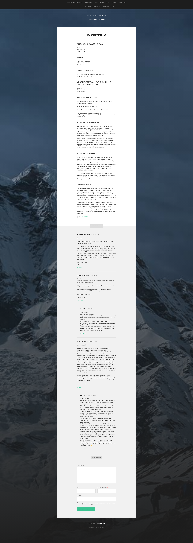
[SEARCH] (113, 7)
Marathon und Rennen (102, 2)
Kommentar (80, 465)
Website (79, 495)
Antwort (80, 267)
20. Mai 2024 (93, 275)
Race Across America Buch (92, 6)
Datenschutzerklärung (74, 2)
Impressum (88, 2)
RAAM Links (122, 2)
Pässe (114, 2)
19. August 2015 (95, 234)
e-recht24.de (84, 216)
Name (79, 487)
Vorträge (106, 6)
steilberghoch (96, 15)
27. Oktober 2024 (92, 341)
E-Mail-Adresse (102, 487)
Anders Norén (100, 527)
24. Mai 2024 (89, 309)
